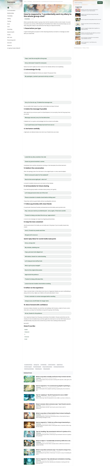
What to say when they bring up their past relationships (89, 15)
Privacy (84, 47)
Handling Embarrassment (59, 366)
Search (100, 2)
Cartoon (43, 442)
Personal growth (11, 40)
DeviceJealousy (52, 433)
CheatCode (48, 405)
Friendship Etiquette (37, 366)
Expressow (11, 2)
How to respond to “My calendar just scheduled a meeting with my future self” (54, 459)
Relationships (10, 13)
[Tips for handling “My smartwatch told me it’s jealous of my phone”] (29, 434)
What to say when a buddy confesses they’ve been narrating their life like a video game (54, 376)
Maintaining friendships (29, 368)
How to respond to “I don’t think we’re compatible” (89, 43)
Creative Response (50, 442)
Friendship (9, 16)
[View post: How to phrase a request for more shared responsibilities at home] (77, 38)
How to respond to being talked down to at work (91, 19)
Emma (32, 19)
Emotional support (28, 366)
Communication (11, 10)
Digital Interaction (45, 414)
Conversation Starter (55, 451)
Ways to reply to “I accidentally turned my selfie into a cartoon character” (54, 440)
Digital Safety (53, 396)
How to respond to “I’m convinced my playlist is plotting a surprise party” (54, 386)
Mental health (10, 32)
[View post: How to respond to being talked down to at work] (77, 19)
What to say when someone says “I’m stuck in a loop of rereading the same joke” (54, 450)
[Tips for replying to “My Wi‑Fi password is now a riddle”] (29, 397)
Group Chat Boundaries (47, 366)
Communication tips (46, 396)
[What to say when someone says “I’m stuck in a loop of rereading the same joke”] (29, 452)
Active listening (45, 378)
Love (8, 26)
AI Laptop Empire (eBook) (13, 48)
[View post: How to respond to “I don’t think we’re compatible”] (77, 42)
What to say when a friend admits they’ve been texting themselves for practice (54, 413)
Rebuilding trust (38, 368)
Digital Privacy (59, 364)
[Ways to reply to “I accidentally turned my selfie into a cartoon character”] (29, 443)
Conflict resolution (51, 364)
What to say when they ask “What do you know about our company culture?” (90, 33)
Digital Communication (53, 387)
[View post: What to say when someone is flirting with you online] (77, 24)
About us (9, 45)
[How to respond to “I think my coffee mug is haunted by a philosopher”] (29, 425)
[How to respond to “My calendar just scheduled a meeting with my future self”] (29, 461)
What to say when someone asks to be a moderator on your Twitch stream (89, 10)
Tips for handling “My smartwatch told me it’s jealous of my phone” (54, 431)
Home (25, 1)
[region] (48, 45)
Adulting (43, 405)
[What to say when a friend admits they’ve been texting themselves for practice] (29, 415)
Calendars (44, 460)
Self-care (9, 37)
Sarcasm (9, 42)
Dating (9, 18)
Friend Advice (52, 414)
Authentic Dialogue (52, 378)
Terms (87, 47)
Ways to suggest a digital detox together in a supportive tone (90, 29)
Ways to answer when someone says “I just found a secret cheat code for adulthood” (54, 404)
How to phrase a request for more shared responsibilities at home (89, 38)
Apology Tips (36, 364)
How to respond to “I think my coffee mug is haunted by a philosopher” (54, 422)
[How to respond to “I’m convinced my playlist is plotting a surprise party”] (29, 388)
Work (8, 24)
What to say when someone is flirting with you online (90, 24)
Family (9, 34)
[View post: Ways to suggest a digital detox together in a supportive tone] (77, 29)
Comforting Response (46, 451)
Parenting (9, 29)
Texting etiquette (46, 368)
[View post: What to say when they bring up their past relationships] (77, 15)
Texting (9, 21)
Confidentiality (43, 364)
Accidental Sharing (28, 364)
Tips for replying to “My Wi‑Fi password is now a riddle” (52, 395)
